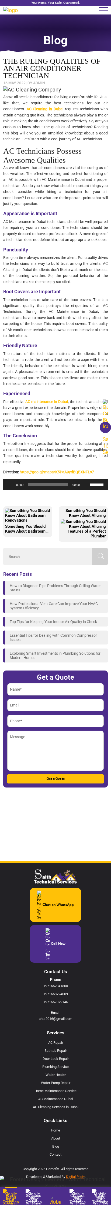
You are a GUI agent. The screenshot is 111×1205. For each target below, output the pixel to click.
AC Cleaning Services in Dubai (55, 1107)
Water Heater (56, 1075)
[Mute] (85, 484)
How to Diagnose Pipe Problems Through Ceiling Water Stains (55, 588)
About (55, 1138)
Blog (55, 1146)
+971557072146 (55, 1002)
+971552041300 (55, 986)
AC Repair (55, 1043)
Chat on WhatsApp (58, 905)
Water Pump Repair (55, 1083)
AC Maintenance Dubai (55, 1099)
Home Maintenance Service (55, 1091)
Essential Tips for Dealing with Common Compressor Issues (53, 637)
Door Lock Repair (56, 1059)
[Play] (10, 484)
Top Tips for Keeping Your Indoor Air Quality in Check (53, 622)
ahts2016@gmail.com (55, 1019)
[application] (55, 484)
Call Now (58, 944)
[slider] (97, 484)
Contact (55, 1154)
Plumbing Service (55, 1067)
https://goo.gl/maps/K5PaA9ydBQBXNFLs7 (57, 472)
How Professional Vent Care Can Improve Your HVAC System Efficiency (54, 606)
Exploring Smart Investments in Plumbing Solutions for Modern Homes (55, 655)
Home (55, 1130)
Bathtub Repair (55, 1051)
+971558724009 (55, 994)
